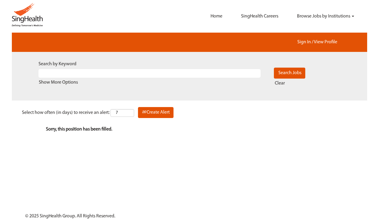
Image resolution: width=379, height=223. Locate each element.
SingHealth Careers (259, 16)
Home (216, 16)
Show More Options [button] (58, 82)
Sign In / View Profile (317, 42)
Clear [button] (280, 83)
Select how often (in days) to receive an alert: (66, 112)
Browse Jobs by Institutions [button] (324, 16)
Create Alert (158, 112)
